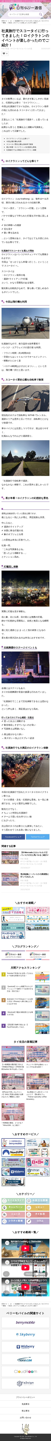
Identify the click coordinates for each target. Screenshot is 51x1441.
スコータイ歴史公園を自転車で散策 (19, 144)
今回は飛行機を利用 (13, 141)
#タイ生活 (5, 49)
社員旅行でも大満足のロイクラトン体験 (21, 150)
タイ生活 (9, 22)
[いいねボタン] (4, 53)
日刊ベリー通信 (4, 22)
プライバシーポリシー (25, 1397)
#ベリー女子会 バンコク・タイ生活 (34, 861)
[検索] (40, 14)
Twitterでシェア (38, 837)
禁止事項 (25, 1411)
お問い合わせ (25, 1417)
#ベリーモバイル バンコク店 (21, 49)
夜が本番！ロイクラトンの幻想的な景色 (21, 147)
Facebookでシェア (13, 837)
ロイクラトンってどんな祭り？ (18, 138)
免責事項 (25, 1404)
